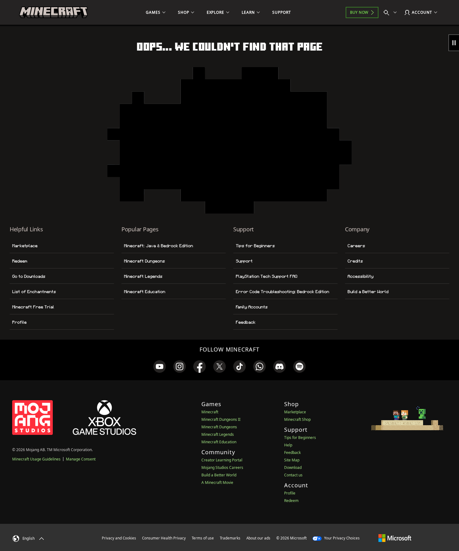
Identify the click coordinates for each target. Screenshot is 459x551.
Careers (356, 246)
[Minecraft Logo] (53, 12)
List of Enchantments (34, 291)
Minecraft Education (144, 291)
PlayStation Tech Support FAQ (266, 276)
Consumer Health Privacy (164, 538)
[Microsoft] (394, 538)
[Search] (391, 12)
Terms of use (203, 538)
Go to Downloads (28, 276)
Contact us (293, 475)
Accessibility (360, 276)
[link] (159, 366)
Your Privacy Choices (341, 538)
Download (293, 467)
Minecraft (209, 412)
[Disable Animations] (453, 42)
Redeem (19, 261)
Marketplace (24, 246)
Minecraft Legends (143, 276)
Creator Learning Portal (221, 460)
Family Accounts (252, 307)
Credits (355, 261)
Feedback (245, 322)
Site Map (291, 460)
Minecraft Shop (297, 419)
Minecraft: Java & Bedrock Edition (158, 246)
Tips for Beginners (255, 246)
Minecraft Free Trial (33, 307)
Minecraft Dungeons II (220, 419)
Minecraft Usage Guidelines (36, 459)
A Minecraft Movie (217, 482)
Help (288, 445)
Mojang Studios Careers (222, 467)
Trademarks (230, 538)
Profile (19, 322)
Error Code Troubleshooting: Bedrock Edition (282, 291)
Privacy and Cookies (119, 538)
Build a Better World (368, 291)
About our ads (258, 538)
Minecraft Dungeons (144, 261)
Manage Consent (81, 459)
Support (244, 261)
